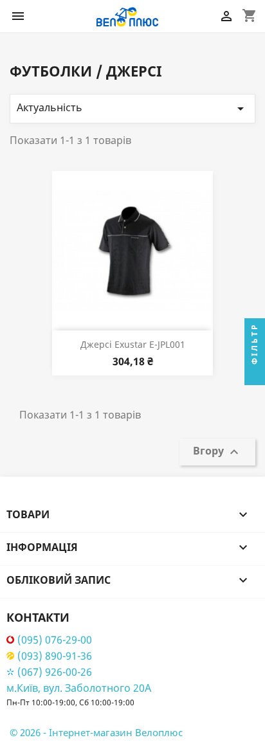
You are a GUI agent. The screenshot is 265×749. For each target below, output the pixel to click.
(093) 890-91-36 (54, 656)
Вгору (217, 452)
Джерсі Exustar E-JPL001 (132, 344)
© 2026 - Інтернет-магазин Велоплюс (96, 732)
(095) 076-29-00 (54, 640)
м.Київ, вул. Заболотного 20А (78, 688)
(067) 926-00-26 (54, 672)
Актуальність (132, 108)
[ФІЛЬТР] (254, 375)
